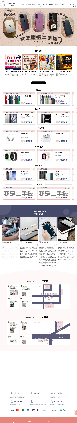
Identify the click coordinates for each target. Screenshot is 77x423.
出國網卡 (34, 4)
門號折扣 (40, 4)
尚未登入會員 (76, 111)
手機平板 (23, 4)
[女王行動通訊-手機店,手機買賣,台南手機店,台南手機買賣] (9, 4)
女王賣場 (42, 6)
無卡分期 (61, 4)
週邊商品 (28, 4)
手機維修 (51, 4)
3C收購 (56, 4)
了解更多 (16, 245)
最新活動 (45, 4)
